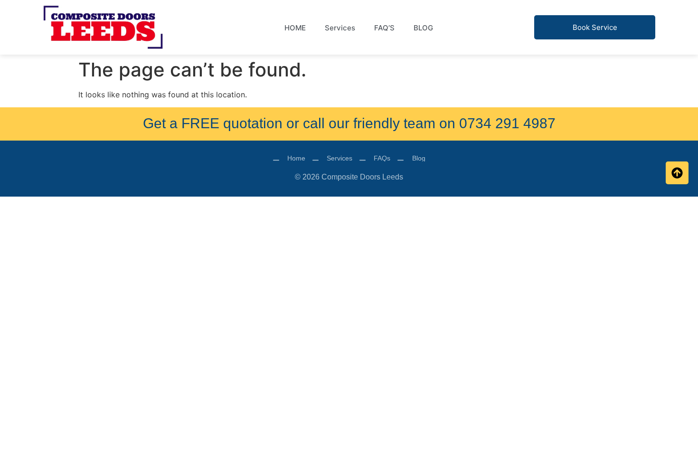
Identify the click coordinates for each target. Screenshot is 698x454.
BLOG (423, 27)
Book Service (595, 27)
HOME (295, 27)
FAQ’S (384, 27)
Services (340, 27)
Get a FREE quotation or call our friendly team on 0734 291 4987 (349, 123)
